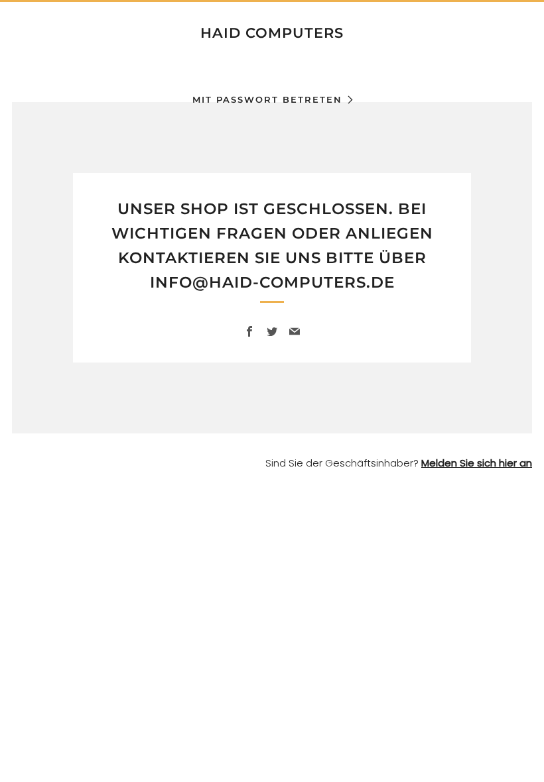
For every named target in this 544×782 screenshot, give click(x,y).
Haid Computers (272, 33)
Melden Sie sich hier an (476, 463)
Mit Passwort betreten (267, 99)
